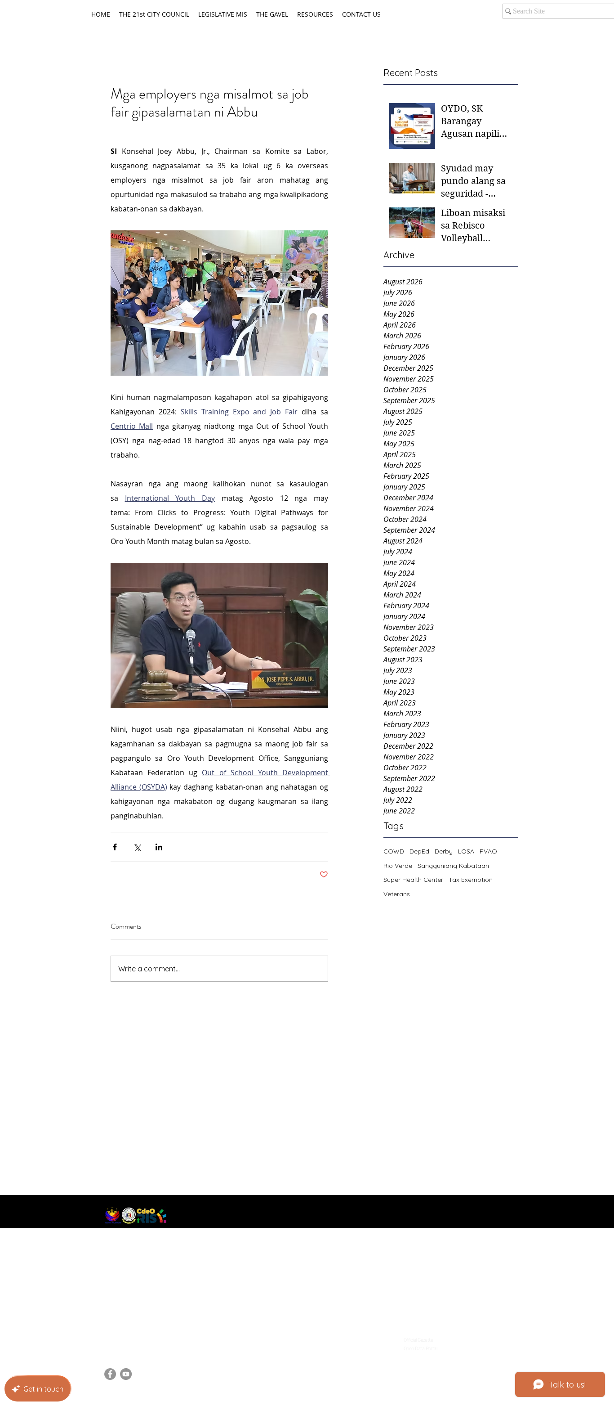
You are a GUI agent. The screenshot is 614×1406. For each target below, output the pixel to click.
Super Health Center (413, 880)
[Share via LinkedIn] (159, 847)
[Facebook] (110, 1374)
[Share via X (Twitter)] (137, 847)
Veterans (396, 894)
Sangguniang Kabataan (453, 866)
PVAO (488, 851)
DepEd (419, 851)
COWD (393, 851)
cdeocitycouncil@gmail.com (149, 1337)
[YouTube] (126, 1374)
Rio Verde (397, 866)
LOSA (466, 851)
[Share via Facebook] (115, 847)
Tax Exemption (471, 880)
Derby (444, 851)
